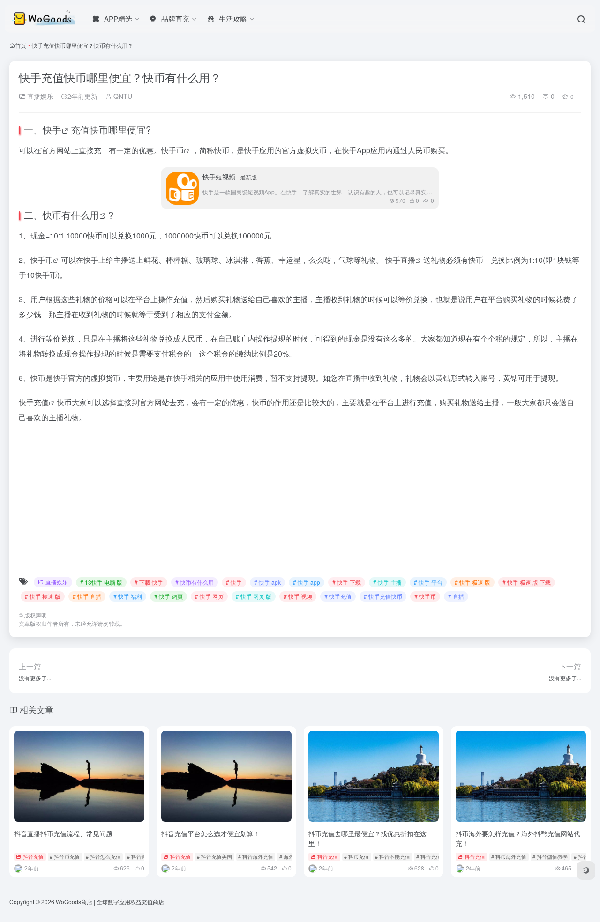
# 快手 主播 (387, 582)
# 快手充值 (338, 596)
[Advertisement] (300, 501)
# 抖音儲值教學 (550, 856)
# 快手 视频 (298, 596)
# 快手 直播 (87, 596)
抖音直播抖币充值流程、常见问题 (63, 833)
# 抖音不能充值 (392, 856)
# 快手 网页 (209, 596)
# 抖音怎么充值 (103, 856)
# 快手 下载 (346, 582)
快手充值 (34, 402)
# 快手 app (306, 582)
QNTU (122, 96)
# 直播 (456, 596)
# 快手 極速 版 (42, 596)
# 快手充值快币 (383, 596)
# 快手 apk (267, 582)
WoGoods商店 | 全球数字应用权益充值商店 (110, 902)
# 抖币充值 (356, 856)
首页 (20, 45)
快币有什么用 (71, 215)
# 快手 (234, 582)
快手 (52, 129)
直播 (407, 259)
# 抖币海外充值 (508, 856)
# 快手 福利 (127, 596)
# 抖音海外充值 (255, 856)
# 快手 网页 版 (253, 596)
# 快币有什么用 (194, 582)
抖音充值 (33, 856)
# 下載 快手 (149, 582)
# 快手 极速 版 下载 (526, 582)
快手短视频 (229, 176)
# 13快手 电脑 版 (101, 582)
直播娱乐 (39, 96)
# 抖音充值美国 (214, 856)
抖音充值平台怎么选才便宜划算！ (210, 833)
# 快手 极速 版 (472, 582)
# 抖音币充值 (65, 856)
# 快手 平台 (428, 582)
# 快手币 (425, 596)
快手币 (172, 150)
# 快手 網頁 (168, 596)
